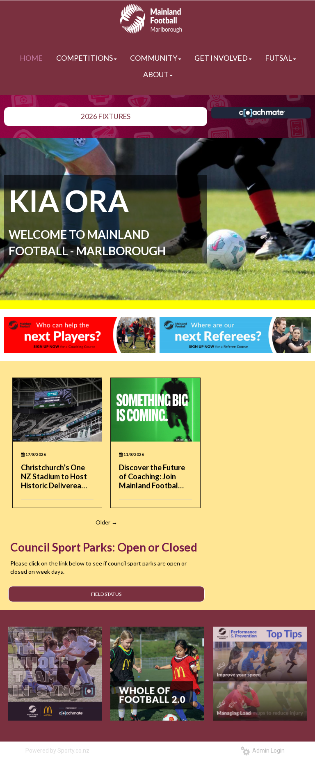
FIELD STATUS (106, 594)
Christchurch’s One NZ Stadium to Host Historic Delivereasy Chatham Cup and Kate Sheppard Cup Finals (55, 476)
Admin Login (267, 750)
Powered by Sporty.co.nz (57, 750)
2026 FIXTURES (105, 116)
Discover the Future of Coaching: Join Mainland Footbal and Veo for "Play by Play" (153, 476)
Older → (106, 522)
